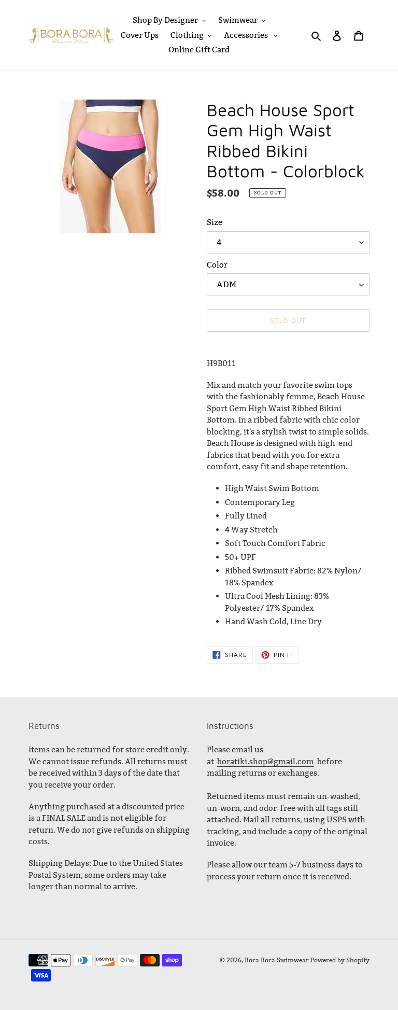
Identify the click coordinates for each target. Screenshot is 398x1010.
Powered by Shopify (339, 960)
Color (217, 265)
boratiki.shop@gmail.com (265, 761)
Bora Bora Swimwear (277, 960)
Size (214, 222)
